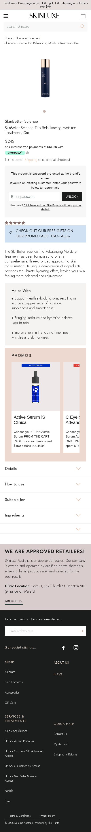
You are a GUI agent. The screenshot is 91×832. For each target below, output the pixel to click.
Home (8, 38)
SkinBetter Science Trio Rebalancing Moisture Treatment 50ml (41, 43)
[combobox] (45, 27)
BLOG (58, 674)
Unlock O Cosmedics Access (22, 766)
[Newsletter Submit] (80, 631)
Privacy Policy (47, 816)
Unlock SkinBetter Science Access (20, 778)
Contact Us (60, 733)
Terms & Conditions (19, 816)
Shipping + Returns (65, 754)
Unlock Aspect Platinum (19, 741)
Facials (9, 791)
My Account (61, 744)
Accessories (12, 692)
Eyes (7, 801)
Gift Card (10, 702)
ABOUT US (13, 601)
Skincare (10, 672)
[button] (44, 111)
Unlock (72, 196)
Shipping (31, 159)
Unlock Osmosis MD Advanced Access (24, 753)
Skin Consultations (16, 731)
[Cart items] (83, 15)
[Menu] (6, 16)
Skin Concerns (14, 682)
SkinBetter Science (26, 38)
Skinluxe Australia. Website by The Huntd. (37, 823)
